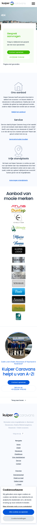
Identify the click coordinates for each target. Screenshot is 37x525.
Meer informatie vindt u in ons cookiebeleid (17, 506)
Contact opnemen (16, 52)
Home (18, 444)
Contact (18, 464)
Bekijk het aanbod (18, 112)
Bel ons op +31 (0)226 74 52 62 (18, 388)
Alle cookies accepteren (18, 512)
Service (18, 461)
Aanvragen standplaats (18, 180)
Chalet (18, 448)
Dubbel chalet (18, 481)
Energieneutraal (18, 475)
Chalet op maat (18, 478)
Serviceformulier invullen (18, 139)
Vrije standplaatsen (18, 457)
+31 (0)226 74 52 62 (16, 57)
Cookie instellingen (18, 518)
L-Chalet (18, 484)
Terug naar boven (17, 400)
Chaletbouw (18, 454)
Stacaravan (18, 451)
